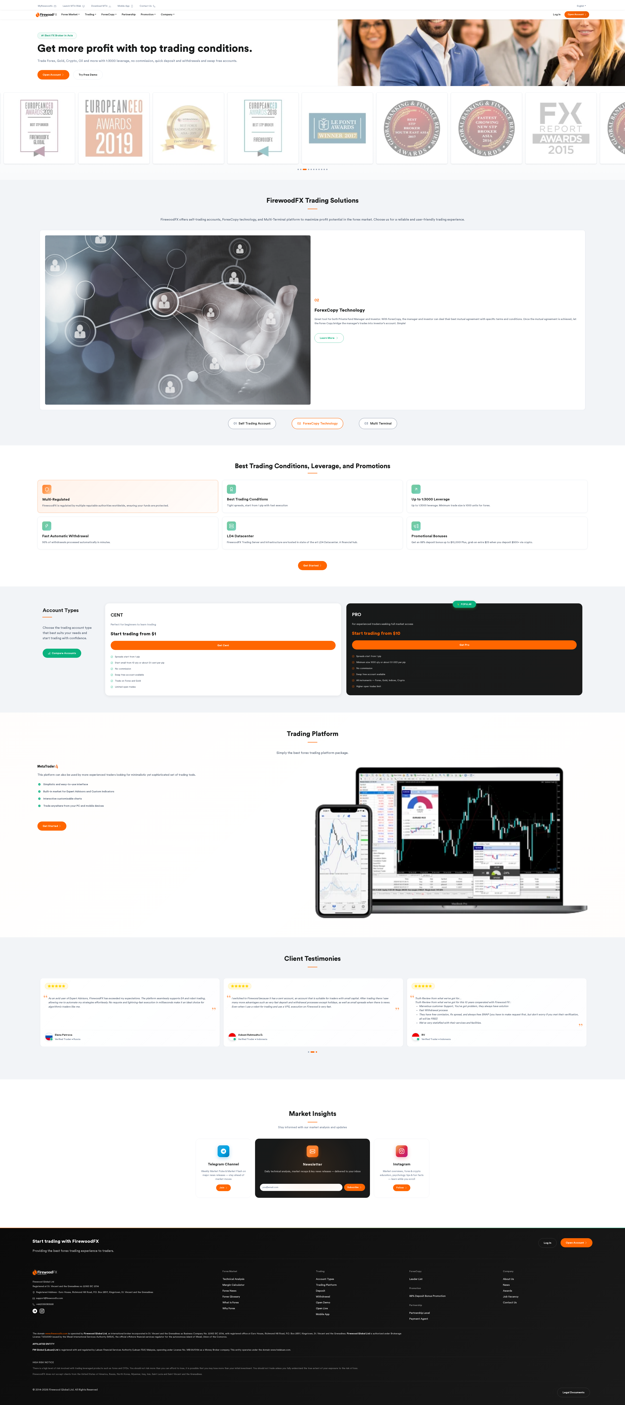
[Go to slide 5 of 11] (308, 169)
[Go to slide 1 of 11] (298, 169)
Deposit (320, 1291)
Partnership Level (419, 1313)
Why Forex (228, 1308)
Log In (557, 14)
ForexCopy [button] (108, 14)
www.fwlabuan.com (280, 1350)
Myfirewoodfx (45, 6)
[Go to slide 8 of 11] (319, 169)
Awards (507, 1291)
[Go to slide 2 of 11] (300, 169)
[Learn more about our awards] (337, 128)
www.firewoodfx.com (56, 1334)
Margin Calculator (233, 1285)
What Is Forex (230, 1302)
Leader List (416, 1279)
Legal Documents (573, 1392)
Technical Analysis (233, 1279)
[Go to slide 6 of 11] (311, 169)
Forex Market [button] (69, 14)
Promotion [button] (147, 14)
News (506, 1285)
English (580, 6)
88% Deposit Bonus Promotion (427, 1296)
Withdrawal (323, 1296)
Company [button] (167, 14)
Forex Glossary (231, 1296)
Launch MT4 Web (72, 6)
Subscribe (353, 1187)
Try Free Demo (88, 74)
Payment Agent (418, 1319)
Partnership (129, 14)
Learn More (327, 336)
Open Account (576, 14)
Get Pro (464, 645)
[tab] (252, 423)
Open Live (322, 1308)
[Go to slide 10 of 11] (324, 169)
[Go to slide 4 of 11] (306, 169)
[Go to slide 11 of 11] (326, 169)
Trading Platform (326, 1285)
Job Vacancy (510, 1296)
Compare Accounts (64, 653)
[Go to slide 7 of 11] (315, 169)
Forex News (229, 1291)
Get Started (311, 565)
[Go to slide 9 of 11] (321, 169)
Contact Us (146, 6)
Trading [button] (89, 14)
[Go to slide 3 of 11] (303, 169)
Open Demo (323, 1302)
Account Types (325, 1279)
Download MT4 (99, 6)
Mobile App (124, 6)
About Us (508, 1279)
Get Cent (223, 645)
